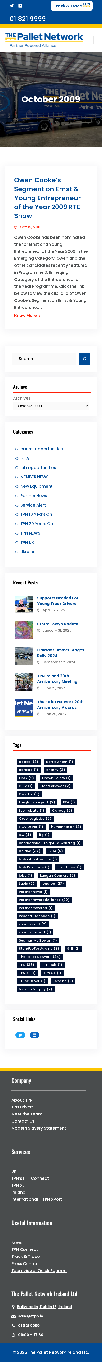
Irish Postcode (34, 867)
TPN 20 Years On (36, 524)
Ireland (29, 851)
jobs (25, 875)
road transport (35, 932)
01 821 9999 (29, 1325)
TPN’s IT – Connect (30, 1178)
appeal (28, 761)
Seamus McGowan (38, 940)
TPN (26, 964)
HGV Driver (31, 826)
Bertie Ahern (59, 761)
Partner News (33, 496)
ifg (44, 834)
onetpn (53, 883)
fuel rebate (31, 810)
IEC (25, 834)
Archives (22, 398)
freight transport (37, 802)
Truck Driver (32, 981)
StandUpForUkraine (39, 948)
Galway (62, 810)
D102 (25, 786)
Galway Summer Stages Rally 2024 (60, 652)
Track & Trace (25, 1256)
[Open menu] (97, 40)
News (16, 1242)
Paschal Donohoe (37, 916)
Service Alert (33, 505)
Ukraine (28, 552)
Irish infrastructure (38, 859)
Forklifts (29, 794)
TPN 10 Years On (36, 514)
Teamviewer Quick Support (39, 1270)
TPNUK (27, 973)
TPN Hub (52, 964)
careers (28, 769)
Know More (25, 315)
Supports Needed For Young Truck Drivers (58, 600)
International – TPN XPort (36, 1199)
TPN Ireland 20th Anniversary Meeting (57, 678)
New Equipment (36, 486)
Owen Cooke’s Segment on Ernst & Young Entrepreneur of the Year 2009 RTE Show (47, 197)
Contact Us (22, 1121)
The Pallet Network (39, 956)
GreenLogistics (35, 818)
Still (73, 948)
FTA (69, 802)
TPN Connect (24, 1249)
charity (55, 769)
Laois (26, 883)
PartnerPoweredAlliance (44, 899)
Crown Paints (56, 778)
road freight (33, 924)
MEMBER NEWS (34, 477)
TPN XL (17, 1185)
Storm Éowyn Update (57, 624)
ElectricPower (55, 786)
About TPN (22, 1100)
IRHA (24, 458)
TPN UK (27, 542)
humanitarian (66, 826)
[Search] (84, 359)
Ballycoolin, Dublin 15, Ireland (44, 1306)
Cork (26, 778)
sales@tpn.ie (30, 1316)
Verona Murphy (35, 989)
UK (14, 1171)
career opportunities (41, 449)
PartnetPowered (36, 908)
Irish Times (69, 867)
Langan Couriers (57, 875)
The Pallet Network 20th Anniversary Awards (60, 704)
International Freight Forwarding (50, 843)
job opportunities (38, 467)
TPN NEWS (30, 533)
